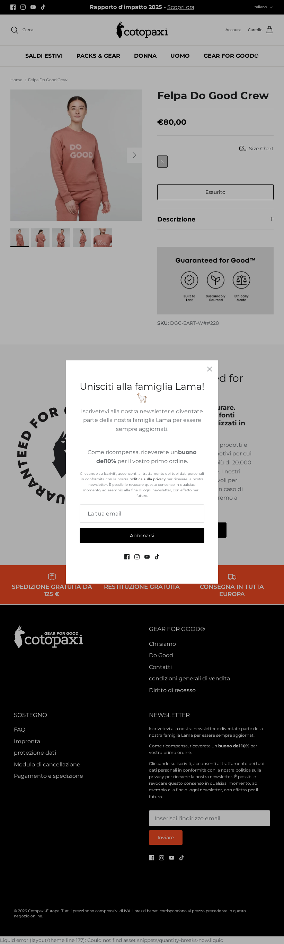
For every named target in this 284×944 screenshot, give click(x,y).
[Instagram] (137, 556)
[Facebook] (127, 556)
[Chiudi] (209, 369)
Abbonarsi (142, 535)
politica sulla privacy (148, 479)
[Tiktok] (157, 556)
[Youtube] (147, 556)
